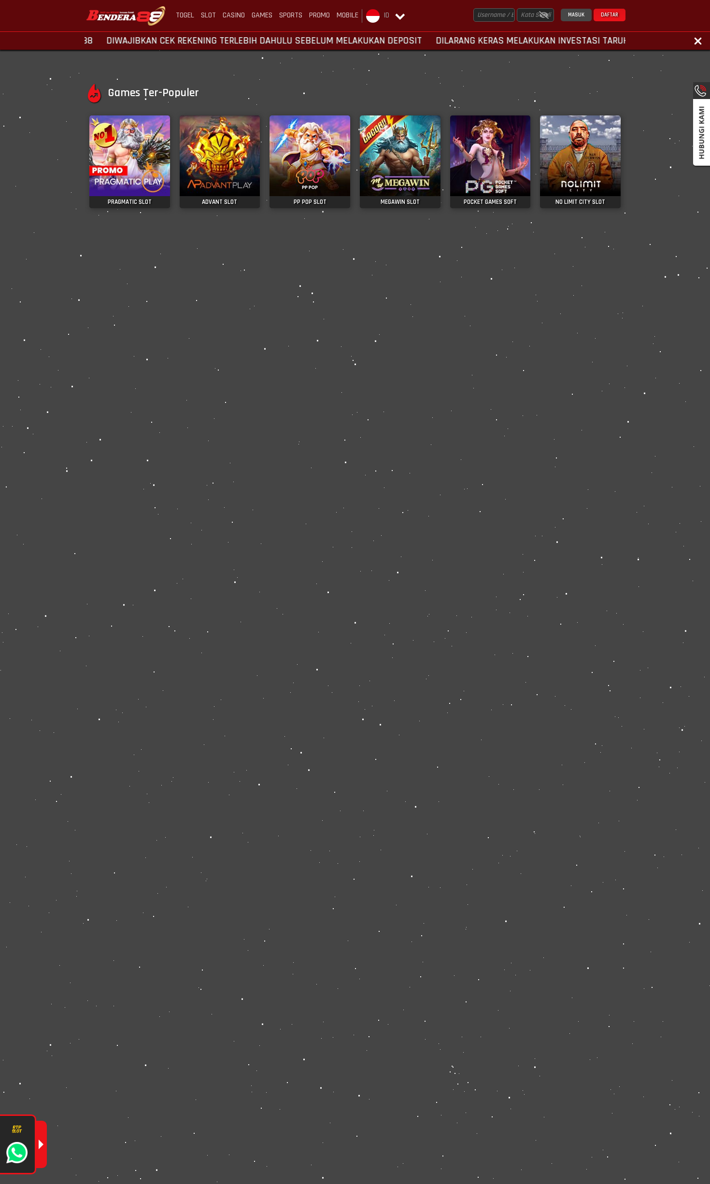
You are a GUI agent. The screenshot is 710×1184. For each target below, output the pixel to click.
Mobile (347, 15)
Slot (208, 15)
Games (262, 15)
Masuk (576, 15)
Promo (319, 15)
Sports (290, 15)
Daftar (609, 15)
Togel (185, 15)
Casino (234, 15)
